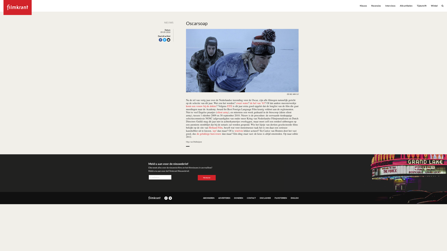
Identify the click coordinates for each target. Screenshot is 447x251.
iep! (215, 130)
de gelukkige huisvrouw (209, 133)
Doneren (238, 198)
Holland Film (216, 127)
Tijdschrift (422, 6)
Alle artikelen (406, 6)
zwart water (242, 103)
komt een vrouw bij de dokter (201, 106)
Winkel (434, 6)
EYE (229, 106)
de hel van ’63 (257, 103)
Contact (251, 198)
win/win (239, 130)
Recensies (376, 6)
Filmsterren (281, 198)
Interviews (390, 6)
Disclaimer (265, 198)
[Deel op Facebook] (160, 40)
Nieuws (363, 6)
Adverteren (224, 198)
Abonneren (208, 198)
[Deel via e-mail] (168, 40)
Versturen (206, 178)
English (295, 198)
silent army (222, 112)
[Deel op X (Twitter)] (164, 40)
